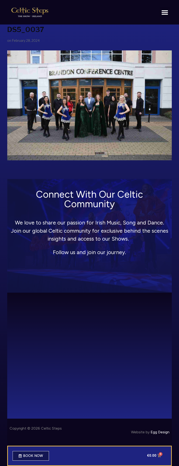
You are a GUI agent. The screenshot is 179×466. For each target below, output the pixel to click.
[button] (165, 12)
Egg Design (160, 432)
